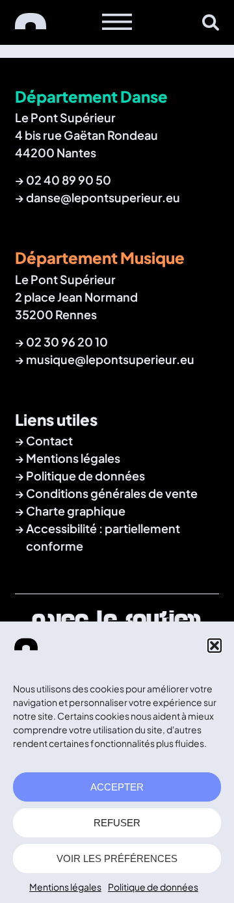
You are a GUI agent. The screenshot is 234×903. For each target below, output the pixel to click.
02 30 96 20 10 (67, 341)
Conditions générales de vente (112, 493)
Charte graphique (75, 510)
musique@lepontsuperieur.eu (110, 359)
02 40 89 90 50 (68, 179)
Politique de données (153, 887)
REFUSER (117, 822)
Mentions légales (65, 887)
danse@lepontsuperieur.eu (103, 197)
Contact (49, 440)
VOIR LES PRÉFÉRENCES (117, 858)
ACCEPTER (117, 786)
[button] (214, 645)
